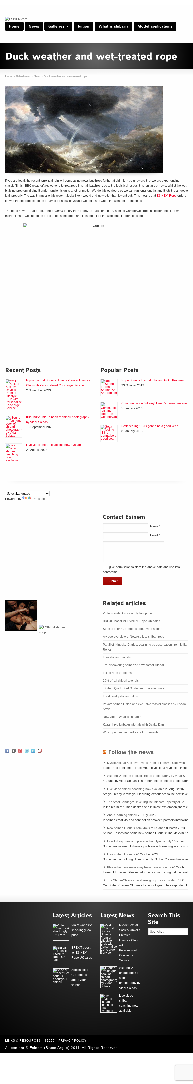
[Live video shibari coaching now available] (13, 452)
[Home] (14, 26)
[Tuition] (83, 26)
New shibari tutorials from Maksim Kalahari (136, 828)
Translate (38, 499)
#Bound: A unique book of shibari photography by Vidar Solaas (149, 776)
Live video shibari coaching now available (54, 445)
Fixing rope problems (117, 673)
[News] (34, 26)
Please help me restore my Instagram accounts (139, 867)
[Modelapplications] (155, 26)
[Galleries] (58, 26)
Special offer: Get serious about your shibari (132, 629)
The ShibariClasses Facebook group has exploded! (142, 880)
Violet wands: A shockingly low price (127, 613)
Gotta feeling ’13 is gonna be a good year (149, 426)
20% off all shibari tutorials (121, 680)
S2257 (49, 1040)
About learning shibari (122, 815)
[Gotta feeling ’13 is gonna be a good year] (109, 433)
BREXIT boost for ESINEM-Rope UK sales (131, 621)
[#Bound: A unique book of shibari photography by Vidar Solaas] (13, 427)
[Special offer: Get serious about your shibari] (61, 976)
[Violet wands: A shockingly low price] (61, 932)
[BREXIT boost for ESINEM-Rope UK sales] (61, 954)
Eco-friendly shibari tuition (120, 696)
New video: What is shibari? (122, 717)
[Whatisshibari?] (113, 26)
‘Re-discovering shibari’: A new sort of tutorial (133, 665)
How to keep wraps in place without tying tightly (139, 841)
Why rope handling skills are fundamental (131, 732)
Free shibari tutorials (117, 657)
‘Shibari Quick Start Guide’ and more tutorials (133, 688)
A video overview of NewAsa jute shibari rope (133, 636)
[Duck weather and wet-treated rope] (84, 129)
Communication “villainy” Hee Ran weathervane (154, 403)
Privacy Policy (72, 1040)
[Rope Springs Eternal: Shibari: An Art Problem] (109, 387)
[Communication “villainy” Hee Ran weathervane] (109, 410)
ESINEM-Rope (167, 196)
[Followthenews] (131, 751)
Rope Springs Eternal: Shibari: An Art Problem (152, 380)
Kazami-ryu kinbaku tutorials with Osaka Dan (133, 724)
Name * (155, 526)
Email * (155, 535)
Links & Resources (23, 1040)
